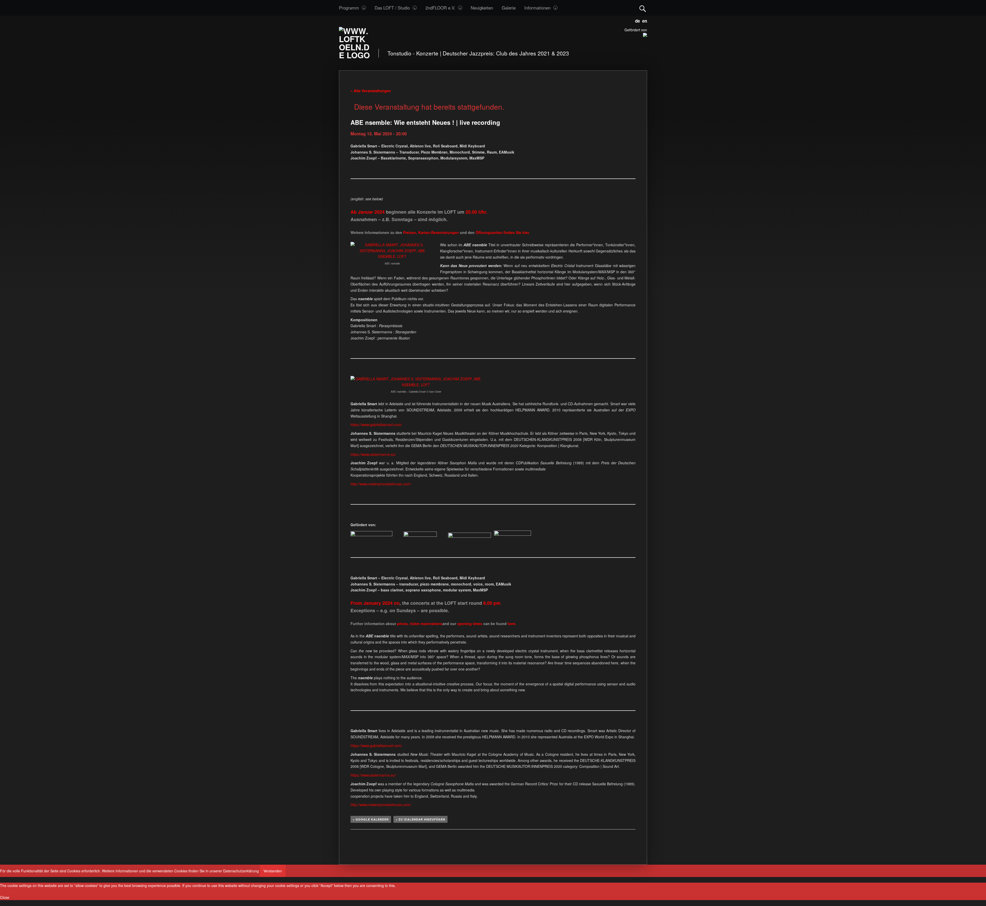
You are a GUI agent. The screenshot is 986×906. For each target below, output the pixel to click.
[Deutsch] (636, 20)
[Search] (642, 7)
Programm (349, 8)
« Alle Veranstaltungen (370, 90)
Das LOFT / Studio (392, 8)
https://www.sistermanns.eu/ (373, 454)
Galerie (509, 8)
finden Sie (499, 232)
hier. (526, 232)
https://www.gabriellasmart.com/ (376, 424)
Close (4, 897)
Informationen (537, 8)
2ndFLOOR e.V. (440, 8)
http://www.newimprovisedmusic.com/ (380, 483)
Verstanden (272, 870)
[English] (643, 20)
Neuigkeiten (482, 8)
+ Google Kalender (371, 819)
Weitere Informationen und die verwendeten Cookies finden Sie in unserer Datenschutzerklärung (180, 870)
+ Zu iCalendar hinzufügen (420, 819)
